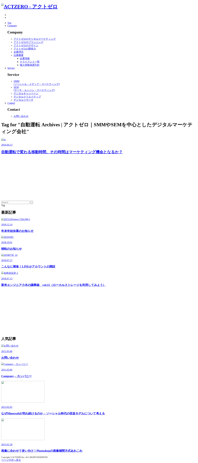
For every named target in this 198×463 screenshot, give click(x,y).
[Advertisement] (94, 179)
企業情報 (25, 58)
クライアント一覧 (30, 61)
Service (11, 68)
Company (12, 25)
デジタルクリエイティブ (27, 96)
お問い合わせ (21, 116)
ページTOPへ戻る (11, 460)
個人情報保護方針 (30, 65)
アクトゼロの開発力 (25, 48)
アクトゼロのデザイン (26, 45)
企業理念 (19, 52)
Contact (11, 103)
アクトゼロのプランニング (28, 42)
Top (9, 23)
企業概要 (19, 55)
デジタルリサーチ (23, 100)
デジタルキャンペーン (26, 93)
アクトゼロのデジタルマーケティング (35, 39)
